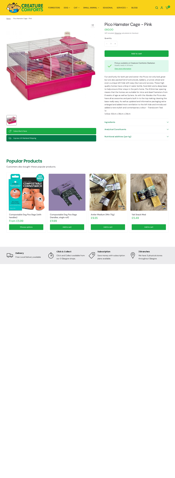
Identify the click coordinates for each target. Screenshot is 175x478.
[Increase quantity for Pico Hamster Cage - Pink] (115, 43)
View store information (123, 68)
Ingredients (110, 122)
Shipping (118, 33)
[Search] (156, 7)
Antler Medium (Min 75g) (103, 214)
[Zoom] (93, 25)
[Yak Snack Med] (148, 192)
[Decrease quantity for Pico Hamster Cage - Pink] (107, 43)
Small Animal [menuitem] (90, 7)
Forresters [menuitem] (54, 7)
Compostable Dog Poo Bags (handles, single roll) (63, 216)
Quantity (108, 38)
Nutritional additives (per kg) (118, 136)
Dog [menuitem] (66, 7)
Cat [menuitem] (76, 7)
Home (8, 18)
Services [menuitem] (121, 7)
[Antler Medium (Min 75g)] (108, 192)
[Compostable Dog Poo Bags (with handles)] (26, 192)
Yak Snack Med (139, 214)
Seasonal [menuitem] (108, 7)
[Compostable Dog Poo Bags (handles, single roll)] (67, 192)
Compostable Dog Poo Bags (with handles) (25, 216)
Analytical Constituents (115, 129)
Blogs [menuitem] (134, 7)
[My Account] (161, 7)
